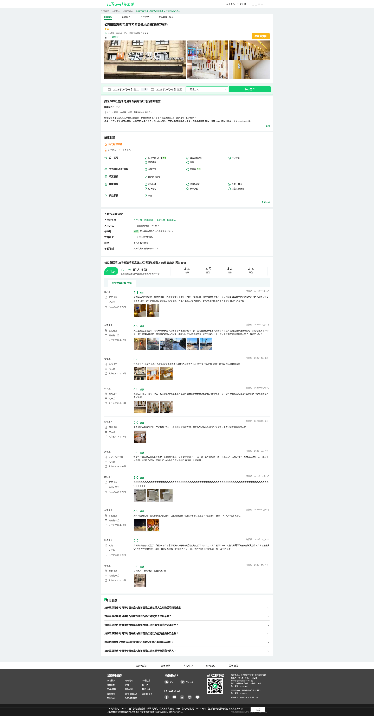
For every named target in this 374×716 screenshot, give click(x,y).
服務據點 (210, 665)
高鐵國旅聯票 (131, 698)
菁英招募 (233, 665)
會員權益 (165, 665)
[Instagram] (182, 697)
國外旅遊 (111, 685)
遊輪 (127, 685)
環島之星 (146, 689)
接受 (258, 709)
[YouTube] (174, 697)
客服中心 (230, 4)
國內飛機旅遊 (131, 693)
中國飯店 (116, 11)
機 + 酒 (145, 685)
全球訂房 (105, 11)
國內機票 (129, 680)
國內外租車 (147, 693)
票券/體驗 (111, 689)
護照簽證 (111, 698)
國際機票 (111, 680)
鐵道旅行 (111, 693)
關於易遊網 (142, 665)
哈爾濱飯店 (128, 11)
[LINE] (197, 697)
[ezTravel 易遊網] (121, 4)
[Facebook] (166, 697)
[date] (123, 89)
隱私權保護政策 (176, 711)
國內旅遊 (129, 689)
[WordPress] (190, 697)
